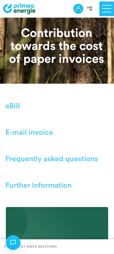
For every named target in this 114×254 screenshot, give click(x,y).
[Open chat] (13, 242)
